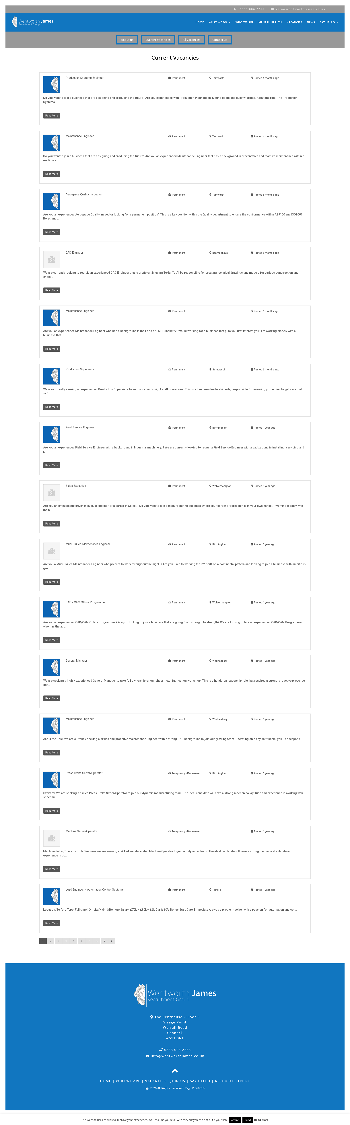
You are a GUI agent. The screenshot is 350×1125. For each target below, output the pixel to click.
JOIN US (178, 1081)
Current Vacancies (158, 40)
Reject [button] (248, 1120)
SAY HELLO (327, 22)
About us (127, 40)
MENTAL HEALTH (270, 22)
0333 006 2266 (252, 9)
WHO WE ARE (245, 22)
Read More (51, 115)
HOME (199, 22)
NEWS (311, 22)
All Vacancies (191, 40)
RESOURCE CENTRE (232, 1081)
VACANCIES (294, 22)
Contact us (219, 40)
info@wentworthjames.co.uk (301, 9)
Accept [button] (235, 1120)
